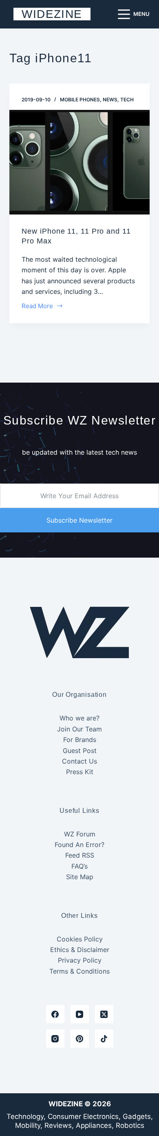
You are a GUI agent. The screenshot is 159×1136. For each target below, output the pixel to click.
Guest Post (80, 750)
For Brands (79, 739)
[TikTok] (104, 1038)
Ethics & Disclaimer (79, 950)
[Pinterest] (80, 1038)
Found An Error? (79, 845)
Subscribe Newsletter (79, 520)
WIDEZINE (52, 14)
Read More (37, 306)
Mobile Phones (80, 99)
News (110, 99)
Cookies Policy (80, 939)
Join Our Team (79, 729)
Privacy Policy (80, 960)
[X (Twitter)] (104, 1014)
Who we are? (79, 718)
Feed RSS (79, 855)
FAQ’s (79, 866)
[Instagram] (55, 1038)
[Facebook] (55, 1014)
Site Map (79, 877)
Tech (127, 99)
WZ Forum (79, 834)
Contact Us (79, 761)
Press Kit (79, 772)
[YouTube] (80, 1014)
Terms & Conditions (79, 971)
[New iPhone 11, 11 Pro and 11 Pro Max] (79, 162)
